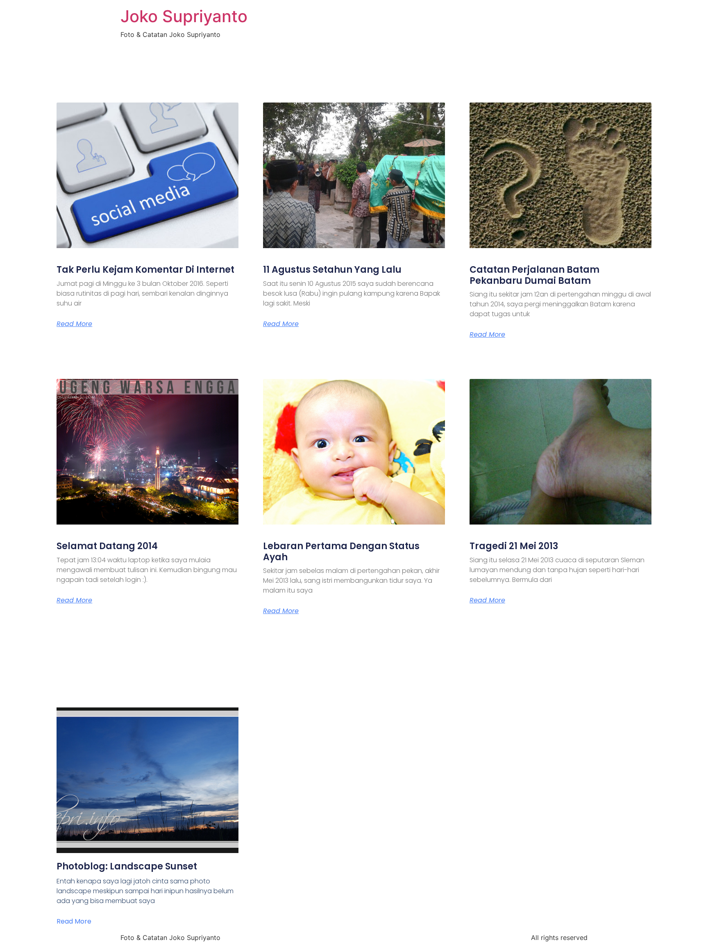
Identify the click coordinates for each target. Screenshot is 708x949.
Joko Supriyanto (183, 16)
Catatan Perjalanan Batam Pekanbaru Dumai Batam (534, 275)
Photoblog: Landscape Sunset (127, 866)
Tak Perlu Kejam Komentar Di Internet (145, 269)
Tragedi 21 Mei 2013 (514, 546)
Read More (74, 324)
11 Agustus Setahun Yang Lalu (332, 269)
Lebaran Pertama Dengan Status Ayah (341, 551)
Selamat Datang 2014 (107, 546)
